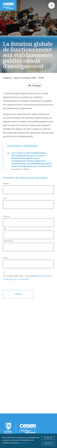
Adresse (6, 216)
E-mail (5, 258)
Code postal (8, 241)
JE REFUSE (48, 438)
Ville (4, 228)
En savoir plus (24, 443)
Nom (5, 198)
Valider (18, 294)
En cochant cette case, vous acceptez (27, 277)
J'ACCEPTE (48, 443)
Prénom (6, 183)
